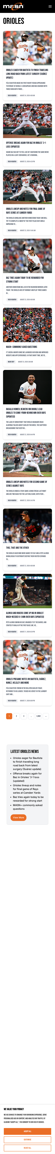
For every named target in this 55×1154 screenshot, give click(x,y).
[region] (27, 1129)
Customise (27, 1139)
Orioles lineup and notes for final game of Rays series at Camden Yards (27, 789)
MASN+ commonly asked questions (21, 347)
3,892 (39, 716)
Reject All (27, 1148)
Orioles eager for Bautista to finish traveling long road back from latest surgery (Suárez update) (27, 73)
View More (18, 817)
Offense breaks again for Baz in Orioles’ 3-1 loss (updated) (27, 777)
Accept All (27, 1131)
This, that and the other (17, 547)
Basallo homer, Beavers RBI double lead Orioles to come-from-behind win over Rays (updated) (26, 413)
